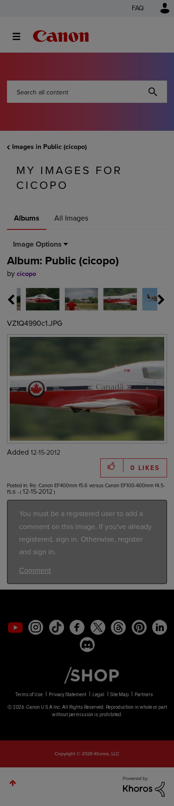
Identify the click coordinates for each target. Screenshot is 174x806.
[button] (151, 329)
